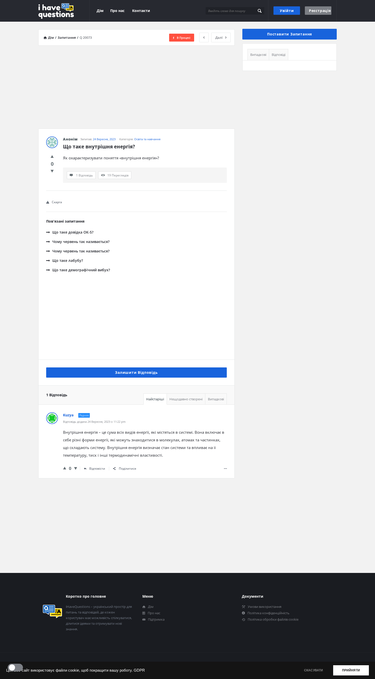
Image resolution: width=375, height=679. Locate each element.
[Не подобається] (52, 170)
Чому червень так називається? (80, 241)
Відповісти (97, 468)
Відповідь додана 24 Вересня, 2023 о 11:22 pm (94, 422)
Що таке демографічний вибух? (81, 269)
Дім (100, 10)
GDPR (139, 670)
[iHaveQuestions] (64, 11)
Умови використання (264, 606)
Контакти (141, 10)
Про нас (117, 10)
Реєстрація (320, 10)
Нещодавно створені (186, 399)
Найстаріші (155, 399)
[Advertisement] (136, 85)
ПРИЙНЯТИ (351, 670)
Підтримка (156, 619)
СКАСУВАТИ (313, 670)
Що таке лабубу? (67, 260)
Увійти (287, 10)
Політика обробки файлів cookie (273, 619)
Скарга (57, 202)
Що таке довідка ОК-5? (72, 232)
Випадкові (216, 399)
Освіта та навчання (147, 139)
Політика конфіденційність (268, 613)
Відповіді (278, 54)
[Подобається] (52, 156)
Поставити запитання (289, 34)
